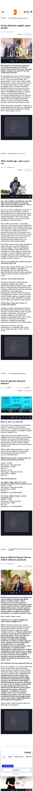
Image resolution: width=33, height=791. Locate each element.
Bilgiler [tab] (10, 756)
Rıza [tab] (4, 756)
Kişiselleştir (15, 770)
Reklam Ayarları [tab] (19, 756)
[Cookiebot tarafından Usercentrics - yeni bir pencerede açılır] (24, 753)
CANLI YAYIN (29, 790)
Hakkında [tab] (28, 756)
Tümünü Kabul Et (7, 766)
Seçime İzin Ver (16, 773)
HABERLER (3, 18)
